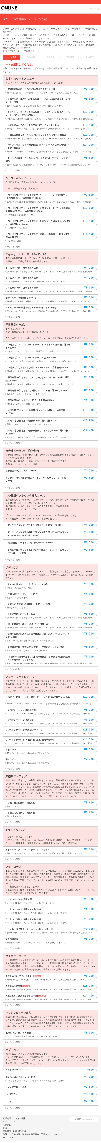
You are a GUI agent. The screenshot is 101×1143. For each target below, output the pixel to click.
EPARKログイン (93, 9)
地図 (84, 1119)
